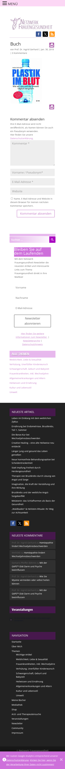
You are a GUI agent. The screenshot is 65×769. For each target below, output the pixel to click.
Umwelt (13, 392)
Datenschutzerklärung (21, 138)
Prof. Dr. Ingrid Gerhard (27, 49)
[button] (38, 34)
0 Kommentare (19, 53)
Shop (14, 709)
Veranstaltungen (20, 718)
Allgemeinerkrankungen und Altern (27, 378)
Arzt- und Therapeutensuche (26, 714)
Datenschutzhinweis (32, 344)
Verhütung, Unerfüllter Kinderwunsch (29, 364)
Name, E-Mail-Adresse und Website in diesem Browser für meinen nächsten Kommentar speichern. (31, 202)
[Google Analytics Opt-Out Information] (4, 760)
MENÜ (13, 4)
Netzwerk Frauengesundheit (34, 750)
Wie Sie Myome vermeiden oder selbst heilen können (31, 580)
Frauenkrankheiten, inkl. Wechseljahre (29, 373)
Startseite (16, 641)
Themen (16, 651)
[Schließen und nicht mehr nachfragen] (61, 760)
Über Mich (17, 646)
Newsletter (17, 723)
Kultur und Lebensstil (20, 387)
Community (17, 728)
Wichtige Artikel (24, 654)
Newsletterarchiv (31, 340)
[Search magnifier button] (52, 239)
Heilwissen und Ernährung (23, 382)
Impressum (17, 732)
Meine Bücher (19, 700)
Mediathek (17, 704)
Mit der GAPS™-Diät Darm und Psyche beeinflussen (29, 566)
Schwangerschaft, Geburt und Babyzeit (29, 368)
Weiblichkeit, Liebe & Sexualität (25, 359)
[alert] (32, 619)
